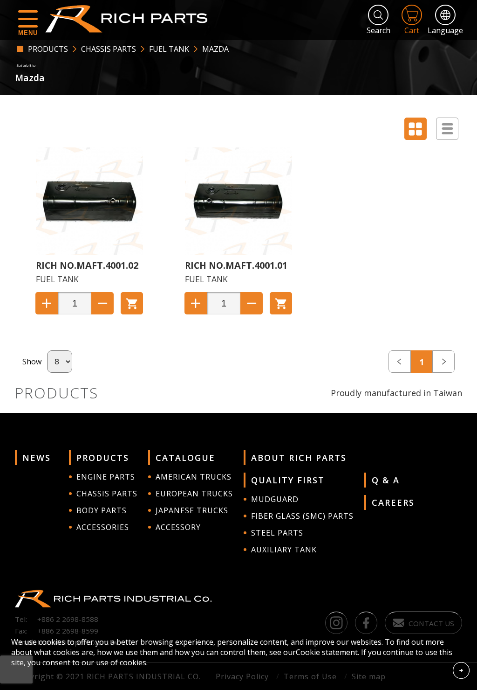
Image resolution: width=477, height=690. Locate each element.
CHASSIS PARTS (108, 49)
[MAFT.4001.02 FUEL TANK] (89, 252)
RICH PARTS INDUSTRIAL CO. (131, 19)
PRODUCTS (48, 49)
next (443, 361)
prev (399, 361)
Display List (447, 129)
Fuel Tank (169, 49)
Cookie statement (327, 652)
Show (31, 361)
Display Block (415, 129)
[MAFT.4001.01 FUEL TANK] (238, 252)
